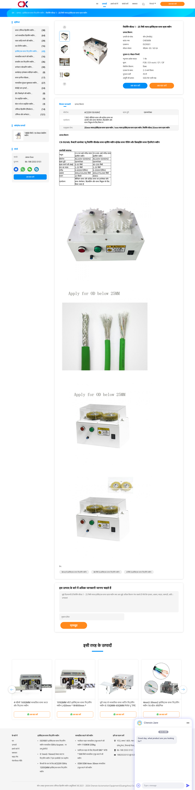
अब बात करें (172, 4)
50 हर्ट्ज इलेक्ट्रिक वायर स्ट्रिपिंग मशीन (74, 572)
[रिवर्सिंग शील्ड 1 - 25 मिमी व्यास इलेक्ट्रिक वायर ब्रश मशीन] (95, 49)
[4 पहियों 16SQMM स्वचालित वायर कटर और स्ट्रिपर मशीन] (32, 679)
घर (13, 741)
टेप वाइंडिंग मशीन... (30, 98)
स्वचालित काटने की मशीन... (30, 56)
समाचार (14, 753)
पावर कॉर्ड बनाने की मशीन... (30, 41)
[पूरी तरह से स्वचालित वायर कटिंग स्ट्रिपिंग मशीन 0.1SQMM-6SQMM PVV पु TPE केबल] (118, 679)
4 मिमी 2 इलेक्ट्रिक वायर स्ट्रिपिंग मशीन (138, 572)
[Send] (188, 785)
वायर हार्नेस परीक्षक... (30, 77)
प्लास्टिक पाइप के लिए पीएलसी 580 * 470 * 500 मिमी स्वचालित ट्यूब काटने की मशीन (92, 754)
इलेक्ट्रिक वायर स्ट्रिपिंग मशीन (48, 735)
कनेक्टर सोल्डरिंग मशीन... (30, 67)
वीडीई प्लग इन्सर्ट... (30, 88)
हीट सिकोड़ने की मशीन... (30, 93)
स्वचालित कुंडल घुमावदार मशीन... (30, 83)
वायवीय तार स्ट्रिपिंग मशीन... (30, 62)
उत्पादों (14, 745)
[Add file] (138, 785)
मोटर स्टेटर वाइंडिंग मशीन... (30, 104)
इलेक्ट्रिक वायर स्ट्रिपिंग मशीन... (30, 51)
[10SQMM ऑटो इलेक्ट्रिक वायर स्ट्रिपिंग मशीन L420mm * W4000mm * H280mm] (75, 679)
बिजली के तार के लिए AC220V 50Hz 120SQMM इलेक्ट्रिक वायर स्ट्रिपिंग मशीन (53, 767)
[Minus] (188, 723)
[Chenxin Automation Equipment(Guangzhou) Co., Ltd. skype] (36, 169)
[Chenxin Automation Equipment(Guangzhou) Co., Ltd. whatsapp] (23, 169)
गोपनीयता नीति (17, 761)
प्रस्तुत (73, 625)
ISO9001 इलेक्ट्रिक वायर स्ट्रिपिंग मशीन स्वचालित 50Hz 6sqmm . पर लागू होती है (53, 745)
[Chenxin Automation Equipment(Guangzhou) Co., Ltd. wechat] (29, 169)
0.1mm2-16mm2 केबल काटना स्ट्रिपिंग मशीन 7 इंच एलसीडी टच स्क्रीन (54, 756)
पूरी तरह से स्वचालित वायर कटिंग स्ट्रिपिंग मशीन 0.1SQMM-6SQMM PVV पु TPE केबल (118, 705)
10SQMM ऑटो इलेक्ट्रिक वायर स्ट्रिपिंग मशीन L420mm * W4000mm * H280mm (74, 705)
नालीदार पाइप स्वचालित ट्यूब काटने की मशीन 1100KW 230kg (91, 743)
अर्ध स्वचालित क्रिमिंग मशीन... (30, 35)
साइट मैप (15, 757)
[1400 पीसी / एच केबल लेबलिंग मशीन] (18, 136)
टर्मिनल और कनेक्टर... (30, 114)
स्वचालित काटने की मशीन (84, 735)
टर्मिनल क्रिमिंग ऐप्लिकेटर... (30, 109)
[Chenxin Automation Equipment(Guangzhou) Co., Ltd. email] (16, 169)
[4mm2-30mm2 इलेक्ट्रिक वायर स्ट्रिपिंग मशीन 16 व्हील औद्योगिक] (161, 679)
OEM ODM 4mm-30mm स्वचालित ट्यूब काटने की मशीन (91, 765)
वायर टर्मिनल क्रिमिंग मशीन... (30, 30)
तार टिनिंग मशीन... (30, 46)
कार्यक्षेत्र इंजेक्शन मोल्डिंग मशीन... (30, 72)
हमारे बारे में (15, 749)
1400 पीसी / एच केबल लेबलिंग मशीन (35, 134)
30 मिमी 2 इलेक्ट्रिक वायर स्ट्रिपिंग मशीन (106, 572)
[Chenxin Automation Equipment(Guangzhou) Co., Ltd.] (23, 4)
